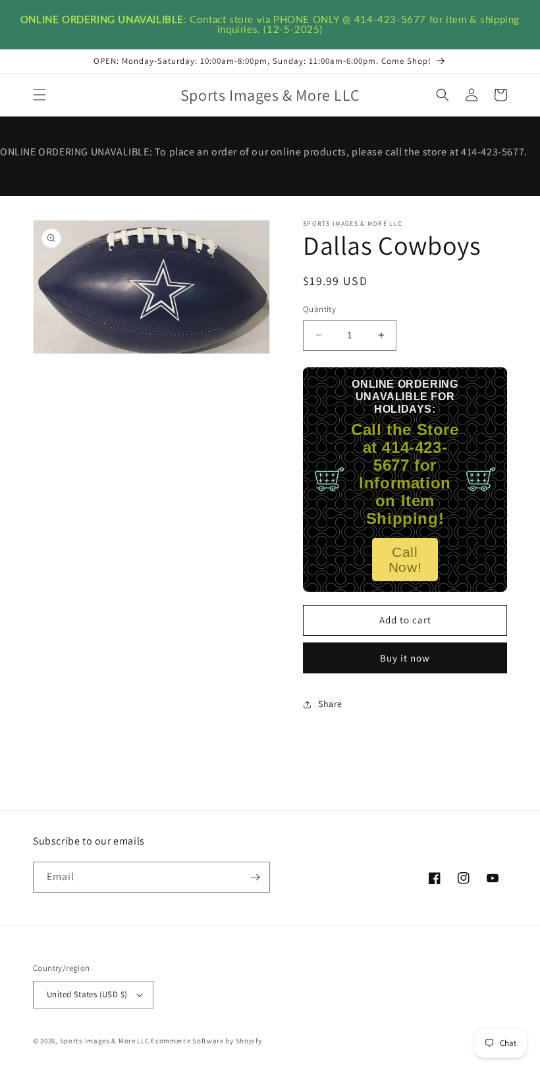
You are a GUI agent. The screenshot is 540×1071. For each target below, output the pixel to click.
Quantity (319, 309)
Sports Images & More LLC (104, 1040)
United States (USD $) (87, 994)
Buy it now (405, 658)
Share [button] (330, 704)
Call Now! (405, 559)
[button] (39, 94)
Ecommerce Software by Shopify (206, 1040)
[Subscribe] (254, 877)
